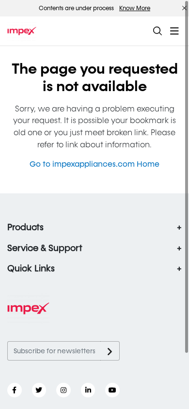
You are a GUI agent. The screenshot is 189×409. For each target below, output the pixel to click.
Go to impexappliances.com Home (94, 164)
